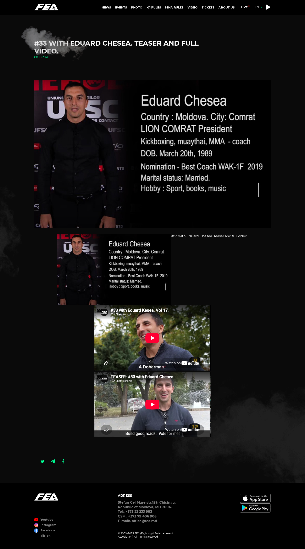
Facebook (47, 530)
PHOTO (136, 7)
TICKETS (208, 7)
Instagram (48, 525)
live (244, 7)
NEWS (106, 7)
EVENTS (121, 7)
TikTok (45, 536)
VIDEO (193, 7)
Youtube (46, 519)
